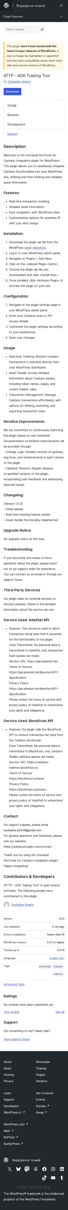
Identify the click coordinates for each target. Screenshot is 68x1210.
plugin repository (35, 247)
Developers (11, 1106)
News (7, 1068)
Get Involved (44, 1093)
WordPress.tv (14, 1112)
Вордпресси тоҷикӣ (26, 1160)
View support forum (17, 1039)
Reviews (13, 115)
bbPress (11, 1137)
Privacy (9, 1081)
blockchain (45, 966)
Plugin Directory (13, 16)
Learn (7, 1093)
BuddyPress (13, 1144)
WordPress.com (16, 1124)
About (8, 1062)
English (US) (57, 958)
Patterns (41, 1081)
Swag (41, 1112)
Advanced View (14, 984)
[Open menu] (62, 5)
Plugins (40, 1075)
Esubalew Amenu (19, 81)
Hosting (9, 1075)
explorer (58, 974)
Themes (41, 1068)
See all (60, 1012)
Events (40, 1099)
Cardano (58, 966)
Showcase (43, 1062)
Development (16, 124)
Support (12, 134)
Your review (11, 1012)
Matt (9, 1131)
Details (12, 105)
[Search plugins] (42, 29)
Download (12, 91)
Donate (43, 1106)
